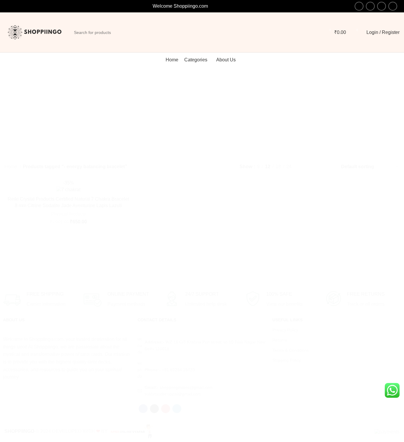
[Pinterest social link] (381, 6)
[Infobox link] (40, 300)
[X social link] (370, 6)
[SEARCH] (390, 272)
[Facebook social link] (359, 6)
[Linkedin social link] (392, 6)
